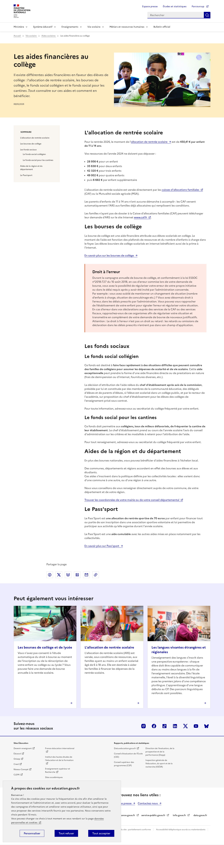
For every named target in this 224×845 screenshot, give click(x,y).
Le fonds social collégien (34, 154)
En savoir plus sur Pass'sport (101, 546)
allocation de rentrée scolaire (149, 142)
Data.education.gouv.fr (125, 748)
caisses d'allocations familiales (180, 190)
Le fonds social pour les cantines (38, 160)
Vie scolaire (93, 27)
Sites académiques (54, 777)
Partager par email (86, 574)
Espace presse (150, 6)
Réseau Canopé (21, 769)
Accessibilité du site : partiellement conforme (129, 829)
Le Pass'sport (26, 175)
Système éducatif (42, 27)
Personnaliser (32, 833)
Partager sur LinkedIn (77, 574)
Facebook (154, 726)
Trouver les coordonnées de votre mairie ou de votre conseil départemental (131, 500)
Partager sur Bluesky (68, 574)
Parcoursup (198, 6)
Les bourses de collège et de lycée (45, 647)
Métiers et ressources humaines (127, 27)
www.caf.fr (140, 217)
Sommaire (25, 132)
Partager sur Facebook (49, 574)
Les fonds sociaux (28, 149)
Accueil (17, 35)
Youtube (196, 726)
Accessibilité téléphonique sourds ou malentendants (181, 829)
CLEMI (17, 774)
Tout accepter (101, 833)
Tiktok (164, 726)
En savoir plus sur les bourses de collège (109, 255)
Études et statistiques (174, 6)
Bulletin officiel (161, 27)
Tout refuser (66, 833)
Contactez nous (148, 803)
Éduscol (17, 753)
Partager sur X (59, 574)
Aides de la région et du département (31, 168)
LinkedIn (175, 726)
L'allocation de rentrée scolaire (34, 137)
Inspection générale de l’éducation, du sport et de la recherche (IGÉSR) (159, 763)
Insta (143, 726)
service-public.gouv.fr (153, 815)
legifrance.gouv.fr (125, 815)
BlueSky (206, 726)
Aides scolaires (48, 35)
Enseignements (69, 27)
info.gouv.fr (179, 815)
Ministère (19, 27)
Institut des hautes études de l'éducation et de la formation (59, 758)
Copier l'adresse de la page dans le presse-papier (95, 574)
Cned (16, 764)
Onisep (17, 758)
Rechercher (207, 15)
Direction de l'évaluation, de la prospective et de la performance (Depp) (159, 751)
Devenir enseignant (23, 748)
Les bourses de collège (30, 143)
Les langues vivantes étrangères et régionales (179, 649)
